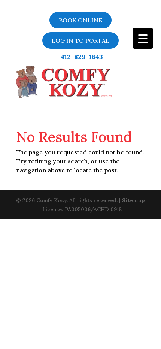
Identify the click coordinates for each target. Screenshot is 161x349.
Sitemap (133, 200)
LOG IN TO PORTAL (80, 40)
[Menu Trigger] (143, 38)
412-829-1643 (82, 57)
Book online (80, 20)
